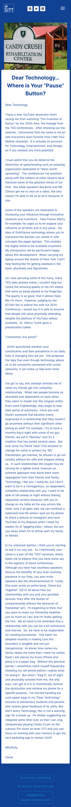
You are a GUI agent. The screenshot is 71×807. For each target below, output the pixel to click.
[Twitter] (36, 8)
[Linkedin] (30, 8)
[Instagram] (42, 8)
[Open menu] (65, 8)
